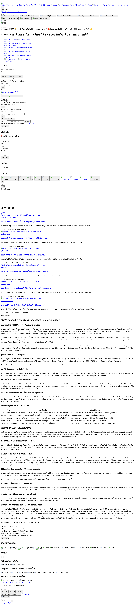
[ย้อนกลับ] (1, 98)
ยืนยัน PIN (4, 114)
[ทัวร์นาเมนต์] (5, 597)
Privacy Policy (5, 582)
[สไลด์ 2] (3, 27)
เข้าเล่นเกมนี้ (4, 157)
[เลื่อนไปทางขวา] (3, 14)
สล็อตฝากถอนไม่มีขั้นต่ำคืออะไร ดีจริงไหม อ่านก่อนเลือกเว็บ (23, 255)
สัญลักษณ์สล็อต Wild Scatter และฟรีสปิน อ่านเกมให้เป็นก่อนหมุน (24, 238)
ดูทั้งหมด (3, 213)
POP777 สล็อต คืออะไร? (10, 526)
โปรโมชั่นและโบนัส (7, 301)
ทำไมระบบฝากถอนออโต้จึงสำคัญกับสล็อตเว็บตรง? (18, 531)
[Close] (1, 94)
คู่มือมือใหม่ (4, 267)
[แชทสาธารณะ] (1, 599)
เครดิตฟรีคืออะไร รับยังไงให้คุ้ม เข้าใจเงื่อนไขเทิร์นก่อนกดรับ (23, 305)
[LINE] (1, 557)
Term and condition (29, 124)
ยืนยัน (3, 87)
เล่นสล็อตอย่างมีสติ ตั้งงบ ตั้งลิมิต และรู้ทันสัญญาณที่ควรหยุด (23, 221)
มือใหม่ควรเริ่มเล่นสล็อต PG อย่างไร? (14, 533)
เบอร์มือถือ (4, 104)
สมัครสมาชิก (15, 12)
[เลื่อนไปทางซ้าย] (1, 14)
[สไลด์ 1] (1, 27)
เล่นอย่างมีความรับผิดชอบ (9, 217)
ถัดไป (2, 107)
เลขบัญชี (4, 121)
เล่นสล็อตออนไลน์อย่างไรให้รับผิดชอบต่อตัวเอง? (17, 536)
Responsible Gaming (20, 582)
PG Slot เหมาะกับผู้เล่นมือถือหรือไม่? (13, 529)
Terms (11, 582)
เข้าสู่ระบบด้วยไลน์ (12, 92)
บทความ (29, 582)
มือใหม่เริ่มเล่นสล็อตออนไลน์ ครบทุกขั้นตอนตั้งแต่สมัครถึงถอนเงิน (25, 272)
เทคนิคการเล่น (5, 234)
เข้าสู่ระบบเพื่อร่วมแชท (8, 603)
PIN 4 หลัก (4, 112)
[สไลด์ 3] (5, 27)
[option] (2, 9)
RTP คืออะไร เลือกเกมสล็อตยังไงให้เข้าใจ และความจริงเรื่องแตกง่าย (26, 288)
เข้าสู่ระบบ (23, 12)
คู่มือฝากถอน (5, 251)
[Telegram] (3, 557)
